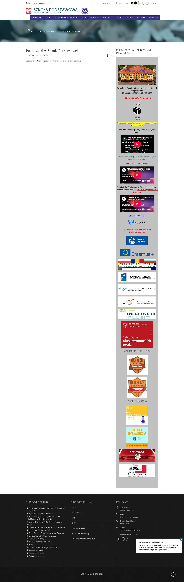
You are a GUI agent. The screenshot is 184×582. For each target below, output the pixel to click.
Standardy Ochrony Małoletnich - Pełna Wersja (47, 527)
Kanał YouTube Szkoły (80, 533)
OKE (73, 523)
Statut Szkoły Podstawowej (39, 530)
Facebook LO (118, 539)
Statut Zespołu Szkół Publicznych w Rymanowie (47, 533)
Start (32, 31)
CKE (73, 518)
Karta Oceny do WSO (37, 550)
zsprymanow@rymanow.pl (130, 530)
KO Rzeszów (77, 513)
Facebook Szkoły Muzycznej (127, 539)
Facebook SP (123, 539)
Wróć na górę (173, 574)
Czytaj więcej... (162, 550)
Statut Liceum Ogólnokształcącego (42, 536)
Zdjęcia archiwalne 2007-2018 (83, 539)
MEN (74, 507)
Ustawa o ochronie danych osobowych (44, 547)
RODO (31, 544)
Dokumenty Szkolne (137, 98)
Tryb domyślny (105, 3)
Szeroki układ (147, 3)
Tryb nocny (117, 3)
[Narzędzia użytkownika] (110, 55)
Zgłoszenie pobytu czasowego (41, 514)
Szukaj (50, 3)
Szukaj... (28, 3)
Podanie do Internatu (37, 556)
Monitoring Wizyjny (36, 539)
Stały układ (143, 3)
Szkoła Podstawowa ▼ (47, 31)
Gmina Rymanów (78, 528)
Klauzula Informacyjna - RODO (40, 542)
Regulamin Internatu (36, 553)
